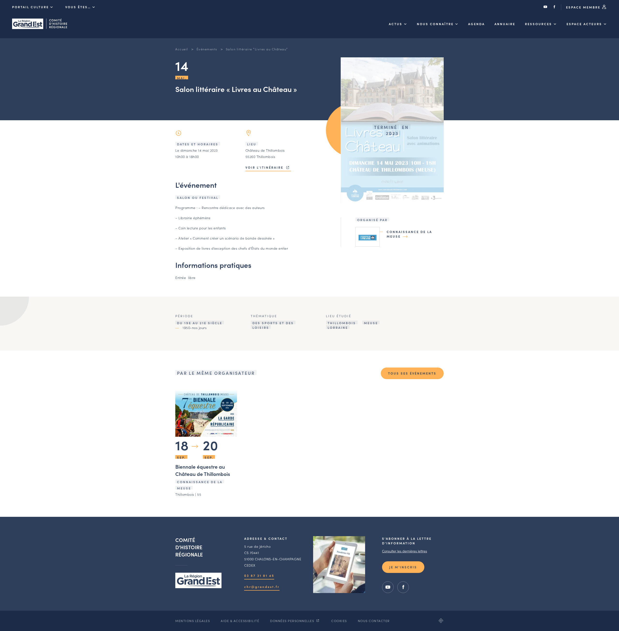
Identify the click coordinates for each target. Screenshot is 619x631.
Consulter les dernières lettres (404, 550)
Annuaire (504, 24)
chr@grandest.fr (262, 586)
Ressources (538, 24)
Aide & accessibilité (240, 620)
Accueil (181, 49)
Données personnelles (292, 620)
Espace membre (584, 7)
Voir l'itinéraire (265, 167)
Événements (207, 49)
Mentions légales (192, 620)
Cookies (339, 620)
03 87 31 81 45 (259, 575)
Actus (395, 24)
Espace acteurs (584, 24)
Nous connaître (435, 24)
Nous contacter (374, 620)
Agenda (476, 24)
